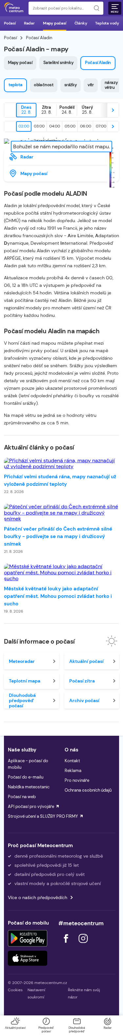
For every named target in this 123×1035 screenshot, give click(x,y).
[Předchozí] (10, 110)
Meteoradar (22, 661)
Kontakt (72, 761)
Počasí (10, 23)
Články (80, 23)
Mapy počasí (54, 23)
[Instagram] (83, 944)
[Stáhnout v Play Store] (27, 938)
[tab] (26, 110)
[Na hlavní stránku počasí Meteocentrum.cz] (14, 8)
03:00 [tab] (39, 126)
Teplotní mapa (24, 681)
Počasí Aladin (98, 62)
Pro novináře (77, 780)
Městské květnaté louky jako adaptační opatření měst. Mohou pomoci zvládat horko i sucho (58, 596)
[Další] (113, 110)
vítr (90, 85)
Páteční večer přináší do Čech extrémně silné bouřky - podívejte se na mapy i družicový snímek (58, 536)
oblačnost (43, 85)
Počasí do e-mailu (25, 777)
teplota (15, 85)
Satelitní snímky (58, 62)
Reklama (73, 770)
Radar (29, 23)
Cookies (15, 990)
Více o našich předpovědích (37, 897)
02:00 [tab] (23, 126)
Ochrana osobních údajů (88, 790)
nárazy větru (111, 85)
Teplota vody (107, 23)
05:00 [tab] (70, 126)
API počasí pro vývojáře (31, 806)
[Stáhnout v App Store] (27, 958)
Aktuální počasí (86, 661)
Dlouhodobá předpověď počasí (22, 700)
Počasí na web (22, 796)
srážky (70, 85)
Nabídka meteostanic (29, 787)
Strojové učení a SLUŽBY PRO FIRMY (43, 816)
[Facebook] (66, 944)
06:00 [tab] (85, 126)
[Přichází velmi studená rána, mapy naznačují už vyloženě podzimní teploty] (61, 464)
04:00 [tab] (54, 126)
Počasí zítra (82, 681)
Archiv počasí (84, 700)
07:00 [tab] (101, 126)
